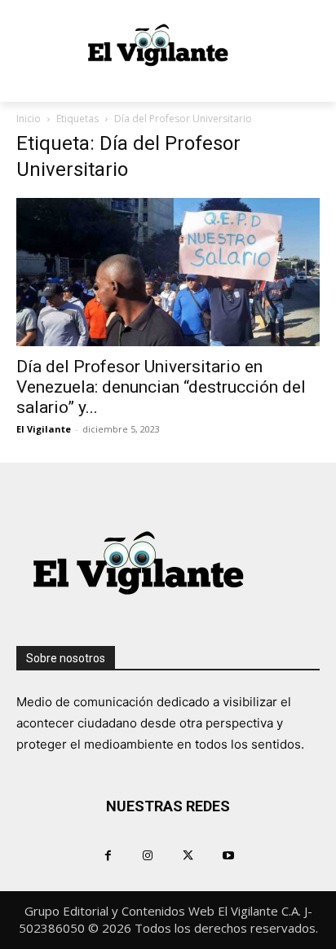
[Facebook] (108, 855)
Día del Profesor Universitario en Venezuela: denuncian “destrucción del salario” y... (161, 387)
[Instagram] (148, 855)
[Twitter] (188, 855)
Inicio (28, 118)
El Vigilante (43, 429)
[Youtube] (228, 855)
